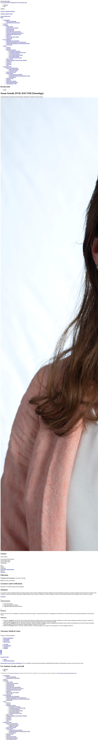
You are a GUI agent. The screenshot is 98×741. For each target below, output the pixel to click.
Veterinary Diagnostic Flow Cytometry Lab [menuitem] (16, 42)
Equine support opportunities (15, 730)
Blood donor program (11, 736)
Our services (6, 640)
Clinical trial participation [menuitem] (12, 82)
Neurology (3, 572)
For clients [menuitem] (5, 25)
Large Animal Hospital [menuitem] (14, 53)
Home (4, 89)
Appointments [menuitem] (6, 20)
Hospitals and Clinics (11, 705)
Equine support (9, 728)
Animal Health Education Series (13, 689)
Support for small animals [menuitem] (12, 68)
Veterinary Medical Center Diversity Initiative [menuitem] (16, 60)
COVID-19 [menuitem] (9, 61)
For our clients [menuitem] (9, 26)
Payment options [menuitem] (10, 29)
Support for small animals (12, 723)
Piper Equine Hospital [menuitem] (14, 56)
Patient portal (7, 16)
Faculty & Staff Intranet (8, 660)
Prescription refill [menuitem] (10, 30)
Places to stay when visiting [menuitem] (12, 37)
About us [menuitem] (8, 47)
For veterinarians (7, 645)
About (4, 701)
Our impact (8, 719)
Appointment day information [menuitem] (13, 22)
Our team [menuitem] (8, 48)
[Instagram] (49, 654)
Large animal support (11, 727)
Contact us (5, 647)
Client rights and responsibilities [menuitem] (13, 31)
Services (5, 679)
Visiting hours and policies (12, 683)
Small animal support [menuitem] (14, 69)
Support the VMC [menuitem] (7, 66)
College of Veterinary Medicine (8, 11)
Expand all (3, 596)
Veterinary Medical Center (6, 13)
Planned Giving (9, 734)
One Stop (5, 5)
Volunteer (8, 735)
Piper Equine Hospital (14, 712)
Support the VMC (5, 657)
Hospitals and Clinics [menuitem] (11, 49)
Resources (8, 691)
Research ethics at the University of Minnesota (11, 663)
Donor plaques (12, 732)
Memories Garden (13, 726)
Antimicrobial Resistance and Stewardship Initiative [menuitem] (18, 43)
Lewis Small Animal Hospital (7, 569)
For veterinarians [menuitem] (7, 39)
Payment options (10, 684)
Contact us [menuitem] (8, 62)
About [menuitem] (4, 46)
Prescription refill (10, 686)
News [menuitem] (7, 65)
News (7, 721)
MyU (4, 6)
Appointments (6, 675)
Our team (8, 704)
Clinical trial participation (12, 737)
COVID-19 (9, 717)
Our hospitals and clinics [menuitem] (14, 51)
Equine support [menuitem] (9, 73)
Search (2, 8)
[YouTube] (49, 653)
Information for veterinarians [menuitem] (12, 40)
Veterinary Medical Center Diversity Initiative (16, 715)
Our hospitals (6, 639)
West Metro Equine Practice (15, 713)
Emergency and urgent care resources (14, 688)
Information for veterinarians (12, 696)
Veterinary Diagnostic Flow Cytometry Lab (16, 697)
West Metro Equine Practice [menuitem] (15, 57)
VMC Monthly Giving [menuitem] (11, 83)
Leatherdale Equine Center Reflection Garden (19, 731)
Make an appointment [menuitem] (11, 21)
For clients (5, 644)
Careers (2, 16)
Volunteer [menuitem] (8, 79)
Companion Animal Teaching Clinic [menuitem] (17, 52)
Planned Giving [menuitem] (9, 78)
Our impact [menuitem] (8, 64)
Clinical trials (9, 693)
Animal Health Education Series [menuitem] (13, 34)
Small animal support (14, 724)
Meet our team (6, 641)
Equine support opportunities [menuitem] (15, 74)
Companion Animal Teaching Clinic (17, 708)
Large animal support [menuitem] (11, 72)
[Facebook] (49, 650)
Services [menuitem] (5, 24)
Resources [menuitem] (8, 35)
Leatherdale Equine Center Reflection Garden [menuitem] (19, 75)
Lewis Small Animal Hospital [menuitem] (16, 55)
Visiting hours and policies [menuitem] (12, 27)
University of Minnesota (14, 673)
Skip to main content (5, 1)
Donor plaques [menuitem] (12, 77)
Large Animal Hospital (14, 709)
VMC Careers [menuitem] (9, 59)
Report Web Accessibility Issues (70, 673)
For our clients (9, 682)
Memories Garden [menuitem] (13, 70)
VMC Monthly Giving (11, 739)
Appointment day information (13, 678)
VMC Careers (9, 714)
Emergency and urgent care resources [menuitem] (14, 33)
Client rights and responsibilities (13, 687)
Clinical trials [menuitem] (9, 38)
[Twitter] (49, 652)
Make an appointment (8, 638)
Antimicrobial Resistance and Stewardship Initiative (18, 699)
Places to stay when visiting (12, 692)
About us (8, 702)
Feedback (5, 648)
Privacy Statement (60, 673)
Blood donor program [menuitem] (11, 81)
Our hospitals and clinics (14, 706)
